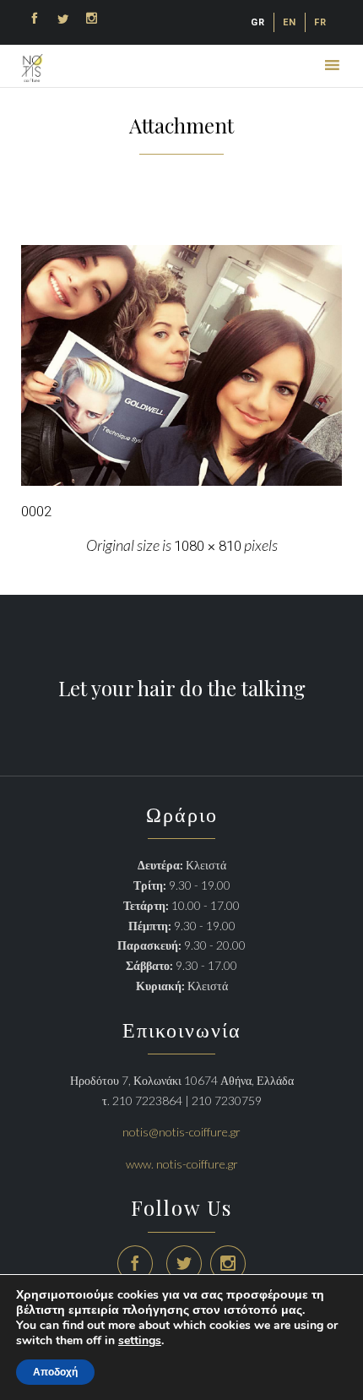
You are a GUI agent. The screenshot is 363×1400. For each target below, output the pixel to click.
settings (139, 1340)
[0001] (181, 365)
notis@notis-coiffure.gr (181, 1132)
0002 (36, 511)
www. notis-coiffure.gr (182, 1164)
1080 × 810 (207, 545)
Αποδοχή (55, 1372)
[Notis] (32, 68)
